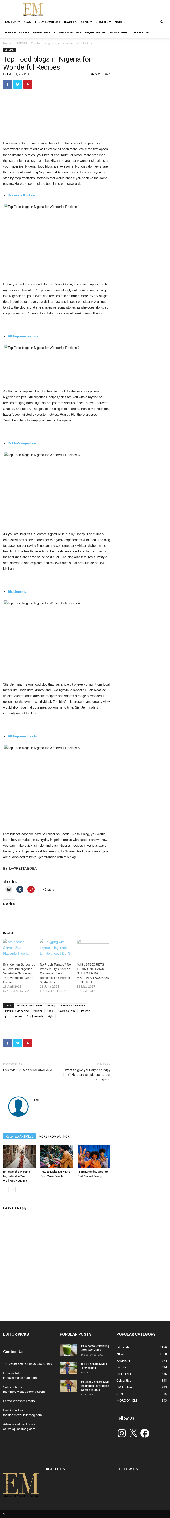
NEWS (27, 21)
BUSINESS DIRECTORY (67, 32)
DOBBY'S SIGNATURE (72, 1005)
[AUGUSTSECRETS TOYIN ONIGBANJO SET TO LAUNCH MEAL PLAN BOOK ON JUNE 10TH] (93, 948)
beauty (51, 1005)
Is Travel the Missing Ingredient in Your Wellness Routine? (16, 1176)
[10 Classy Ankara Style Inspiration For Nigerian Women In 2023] (68, 1386)
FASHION (11, 21)
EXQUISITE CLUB (95, 32)
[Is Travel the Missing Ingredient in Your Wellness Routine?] (19, 1156)
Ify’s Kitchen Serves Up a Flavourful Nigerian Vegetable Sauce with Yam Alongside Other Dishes (19, 973)
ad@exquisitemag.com (19, 1429)
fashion (38, 1010)
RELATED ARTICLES (19, 1136)
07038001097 (42, 1363)
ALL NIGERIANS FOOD (29, 1005)
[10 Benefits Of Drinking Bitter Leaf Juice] (68, 1350)
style (51, 1016)
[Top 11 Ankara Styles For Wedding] (68, 1368)
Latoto (30, 1401)
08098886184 (18, 1363)
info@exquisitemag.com (20, 1377)
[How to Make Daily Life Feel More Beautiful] (56, 1156)
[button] (161, 22)
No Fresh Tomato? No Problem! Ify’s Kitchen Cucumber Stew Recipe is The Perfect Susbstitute (55, 973)
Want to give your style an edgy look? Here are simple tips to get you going (86, 1074)
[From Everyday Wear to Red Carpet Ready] (94, 1156)
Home (7, 43)
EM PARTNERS (119, 32)
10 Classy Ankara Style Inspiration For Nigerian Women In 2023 (95, 1385)
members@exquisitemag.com (24, 1391)
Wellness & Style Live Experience (27, 32)
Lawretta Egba (67, 1010)
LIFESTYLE (101, 21)
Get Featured (140, 32)
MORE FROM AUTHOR (54, 1136)
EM (9, 74)
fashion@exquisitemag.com (22, 1415)
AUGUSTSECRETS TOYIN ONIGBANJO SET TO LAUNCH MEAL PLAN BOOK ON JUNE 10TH (93, 973)
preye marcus (13, 1016)
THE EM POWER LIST (47, 21)
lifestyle (85, 1010)
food (50, 1010)
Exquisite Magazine (17, 1010)
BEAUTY (69, 21)
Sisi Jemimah (35, 1016)
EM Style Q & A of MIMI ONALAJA (27, 1070)
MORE (118, 21)
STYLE (85, 21)
